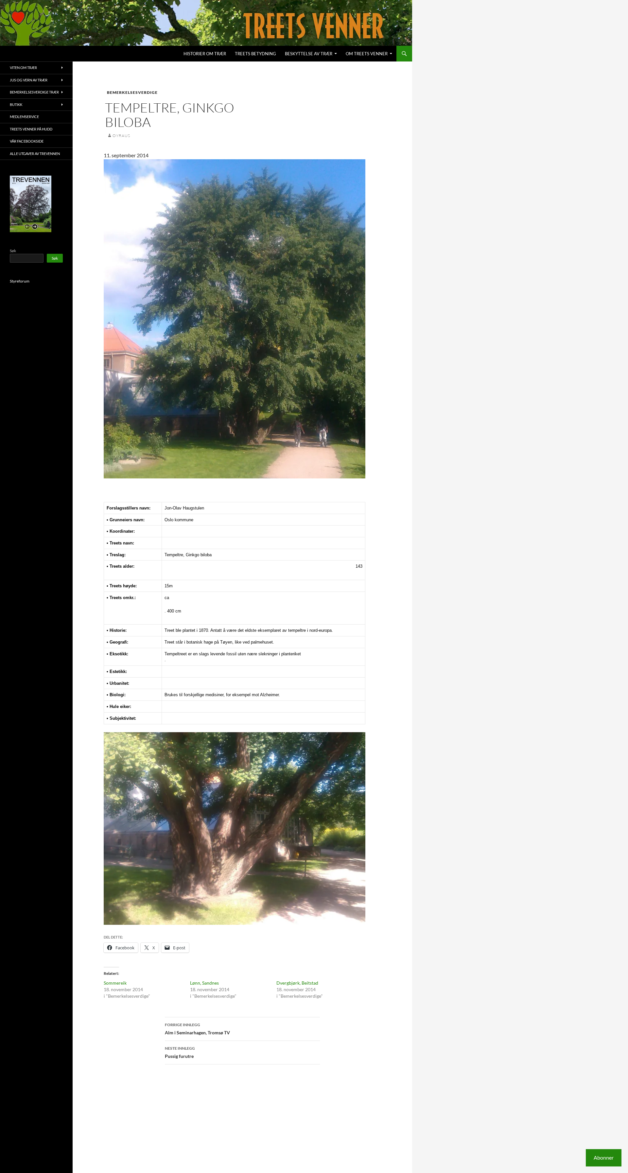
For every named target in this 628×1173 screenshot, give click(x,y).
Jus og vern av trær (28, 80)
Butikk (16, 104)
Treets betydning (255, 53)
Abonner (604, 1157)
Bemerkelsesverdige (132, 92)
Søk (13, 250)
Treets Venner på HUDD (31, 129)
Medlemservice (24, 116)
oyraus (121, 135)
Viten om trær (23, 67)
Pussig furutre (180, 1052)
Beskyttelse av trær (308, 53)
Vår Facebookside (27, 141)
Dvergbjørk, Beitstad (297, 983)
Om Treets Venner (367, 53)
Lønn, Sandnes (204, 983)
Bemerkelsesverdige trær (34, 92)
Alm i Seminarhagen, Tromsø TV (197, 1028)
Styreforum (19, 281)
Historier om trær (204, 53)
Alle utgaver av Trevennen (35, 153)
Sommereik (115, 983)
